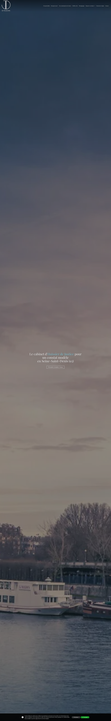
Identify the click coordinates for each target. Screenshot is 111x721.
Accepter (86, 717)
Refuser (76, 717)
